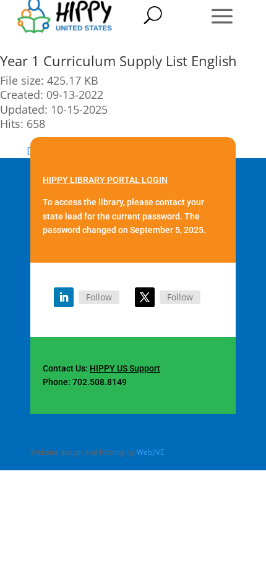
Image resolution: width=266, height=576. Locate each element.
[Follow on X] (145, 297)
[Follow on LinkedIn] (64, 297)
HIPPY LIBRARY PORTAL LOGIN (105, 180)
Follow (99, 297)
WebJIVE (151, 452)
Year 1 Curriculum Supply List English (118, 60)
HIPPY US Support (125, 368)
